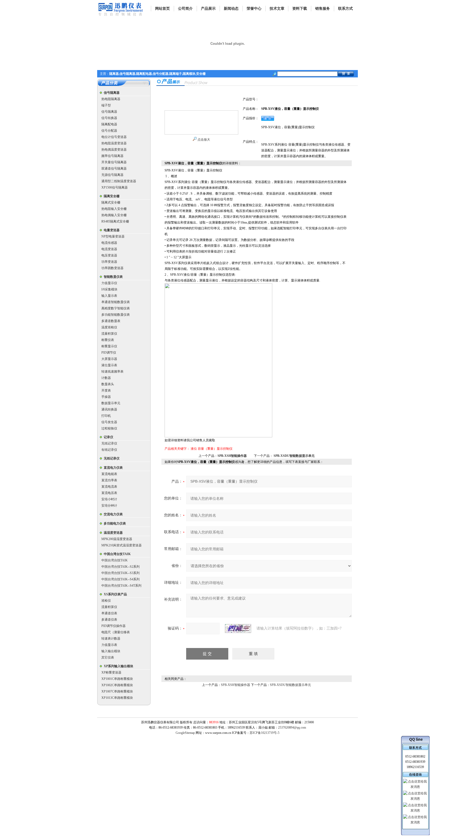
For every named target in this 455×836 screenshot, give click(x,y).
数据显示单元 (110, 403)
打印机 (106, 416)
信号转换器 (109, 118)
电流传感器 (109, 243)
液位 (194, 449)
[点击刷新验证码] (238, 628)
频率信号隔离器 (112, 156)
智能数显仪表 (113, 277)
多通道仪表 (109, 619)
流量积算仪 (109, 333)
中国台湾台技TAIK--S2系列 (120, 566)
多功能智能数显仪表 (115, 314)
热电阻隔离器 (110, 99)
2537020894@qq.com (292, 727)
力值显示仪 (109, 283)
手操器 (106, 397)
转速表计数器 (110, 638)
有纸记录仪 (109, 450)
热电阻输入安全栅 (114, 209)
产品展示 (208, 9)
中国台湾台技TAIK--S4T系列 (121, 585)
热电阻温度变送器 (114, 143)
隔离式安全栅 (110, 202)
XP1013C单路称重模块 (117, 698)
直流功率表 (109, 480)
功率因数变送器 (112, 268)
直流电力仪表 (113, 467)
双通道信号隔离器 (114, 168)
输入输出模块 (110, 651)
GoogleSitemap (185, 733)
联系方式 (345, 9)
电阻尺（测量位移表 (115, 632)
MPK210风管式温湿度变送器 (121, 545)
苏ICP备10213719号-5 (264, 733)
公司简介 (185, 9)
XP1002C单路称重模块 (117, 685)
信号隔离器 (112, 93)
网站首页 (162, 9)
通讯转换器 (109, 409)
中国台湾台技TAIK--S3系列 (120, 573)
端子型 (106, 105)
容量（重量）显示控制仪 (215, 449)
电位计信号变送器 (114, 137)
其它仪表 (107, 657)
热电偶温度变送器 (114, 149)
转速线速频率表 (112, 371)
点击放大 (203, 139)
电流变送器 (109, 249)
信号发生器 (109, 422)
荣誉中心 (254, 9)
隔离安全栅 (112, 196)
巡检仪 (106, 600)
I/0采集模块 (109, 289)
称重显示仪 (109, 346)
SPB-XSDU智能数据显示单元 (294, 456)
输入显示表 (109, 296)
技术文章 (277, 9)
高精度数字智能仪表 (115, 308)
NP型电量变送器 (113, 236)
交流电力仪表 (113, 514)
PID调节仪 (108, 352)
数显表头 (107, 384)
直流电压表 (109, 493)
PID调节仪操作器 (113, 626)
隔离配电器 (109, 124)
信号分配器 (109, 130)
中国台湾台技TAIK (117, 554)
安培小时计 (109, 499)
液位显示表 (109, 365)
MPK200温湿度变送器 (116, 539)
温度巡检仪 (109, 327)
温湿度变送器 (113, 533)
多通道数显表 (110, 321)
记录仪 (108, 437)
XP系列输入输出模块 (118, 666)
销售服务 (322, 9)
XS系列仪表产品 (115, 594)
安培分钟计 (109, 505)
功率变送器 (109, 262)
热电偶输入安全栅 (114, 215)
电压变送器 (109, 255)
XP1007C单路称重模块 (117, 691)
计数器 (106, 378)
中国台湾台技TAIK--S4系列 (120, 579)
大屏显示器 (109, 359)
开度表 (106, 390)
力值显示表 (109, 645)
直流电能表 (109, 474)
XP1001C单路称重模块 (117, 679)
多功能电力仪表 (115, 523)
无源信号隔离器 (112, 175)
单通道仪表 (109, 613)
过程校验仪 (109, 428)
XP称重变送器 (111, 672)
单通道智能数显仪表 (115, 302)
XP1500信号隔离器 (114, 187)
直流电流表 (109, 486)
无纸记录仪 (109, 443)
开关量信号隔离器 (114, 162)
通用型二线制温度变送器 (118, 181)
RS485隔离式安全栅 (115, 221)
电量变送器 (112, 230)
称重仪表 (107, 340)
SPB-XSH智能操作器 (232, 456)
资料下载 (299, 9)
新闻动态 (231, 9)
